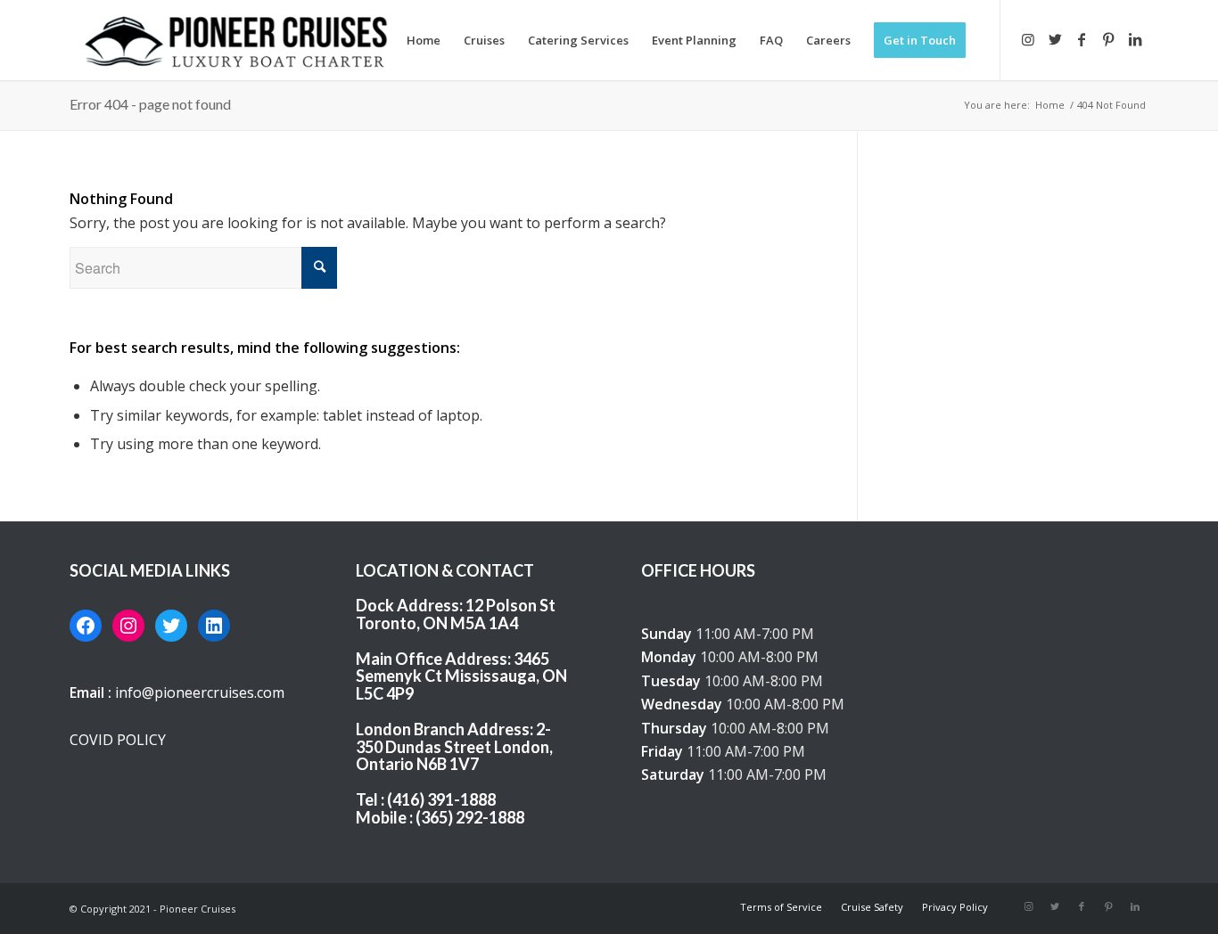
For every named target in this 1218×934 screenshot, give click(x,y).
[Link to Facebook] (1081, 39)
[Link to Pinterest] (1108, 39)
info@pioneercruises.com (199, 692)
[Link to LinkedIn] (1135, 39)
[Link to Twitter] (1054, 39)
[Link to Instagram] (1028, 39)
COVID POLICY (118, 740)
